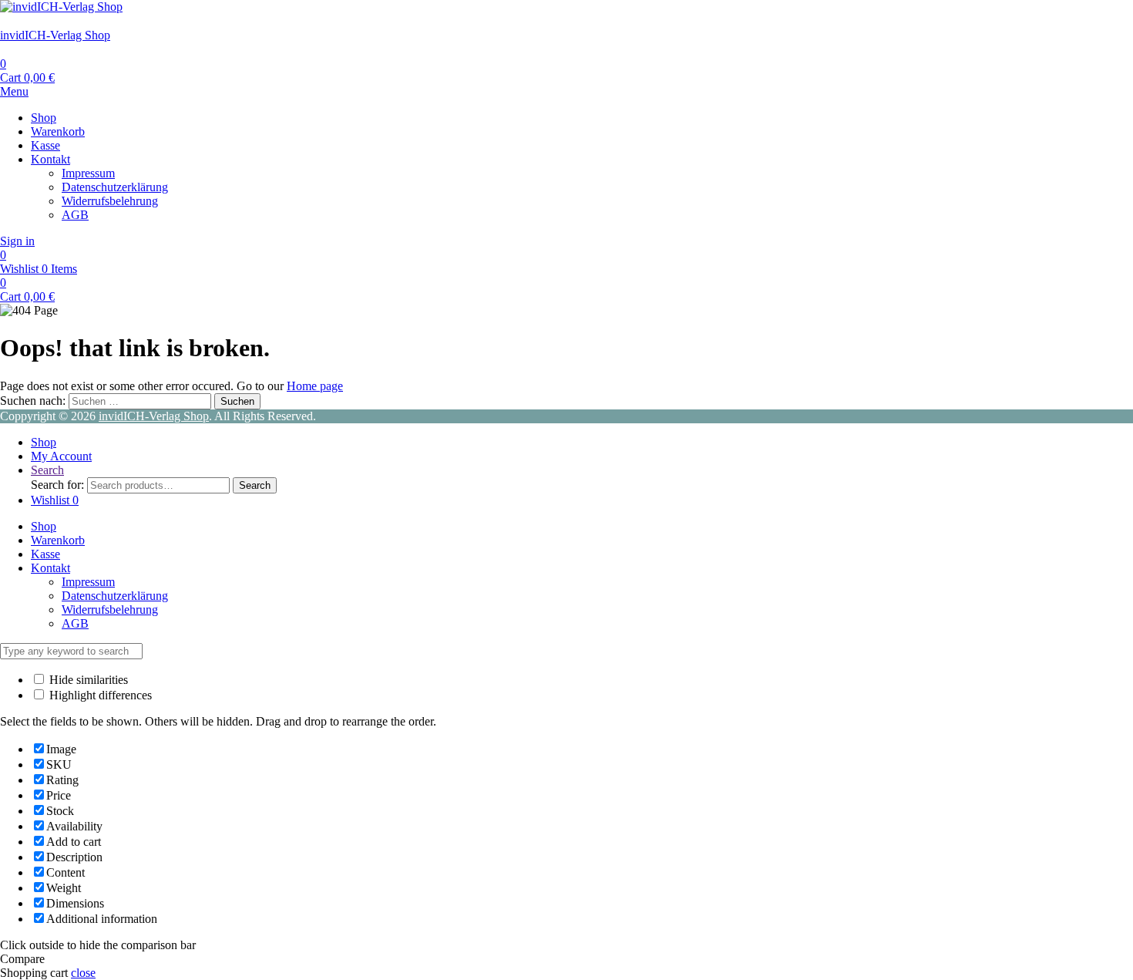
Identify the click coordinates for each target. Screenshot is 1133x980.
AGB (75, 214)
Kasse (45, 145)
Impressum (88, 173)
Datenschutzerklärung (115, 187)
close (83, 972)
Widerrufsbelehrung (110, 200)
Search (255, 485)
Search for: (57, 484)
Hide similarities (87, 679)
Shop (43, 117)
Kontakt (50, 159)
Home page (315, 385)
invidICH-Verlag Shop (55, 35)
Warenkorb (58, 131)
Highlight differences (99, 695)
